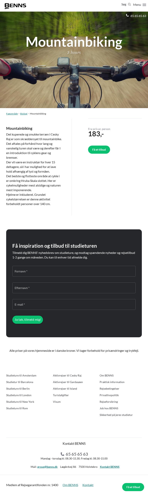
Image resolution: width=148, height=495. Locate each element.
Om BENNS (107, 375)
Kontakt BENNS (109, 466)
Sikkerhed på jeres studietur (116, 414)
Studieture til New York (20, 401)
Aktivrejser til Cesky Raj (67, 375)
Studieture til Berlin (18, 388)
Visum (57, 401)
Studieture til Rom (17, 408)
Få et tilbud (133, 487)
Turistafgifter (61, 395)
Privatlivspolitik (109, 395)
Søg (124, 4)
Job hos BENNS (109, 408)
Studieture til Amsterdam (21, 375)
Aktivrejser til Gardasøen (68, 382)
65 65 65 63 (138, 16)
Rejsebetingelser (109, 388)
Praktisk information (112, 382)
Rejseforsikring (109, 401)
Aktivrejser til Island (65, 388)
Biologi (23, 113)
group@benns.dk (47, 466)
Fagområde (12, 113)
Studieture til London (18, 395)
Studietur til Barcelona (19, 382)
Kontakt (87, 485)
